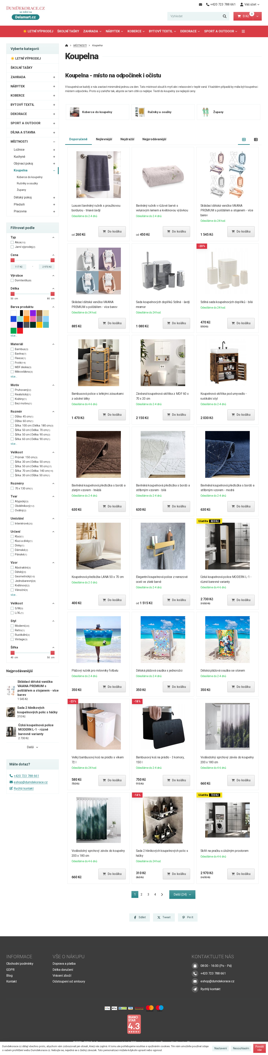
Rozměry (17, 483)
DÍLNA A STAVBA (23, 132)
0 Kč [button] (248, 16)
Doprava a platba (64, 963)
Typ (13, 237)
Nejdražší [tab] (127, 139)
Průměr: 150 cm (26, 457)
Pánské (21, 554)
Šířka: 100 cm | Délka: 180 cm (34, 425)
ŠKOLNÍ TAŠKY (68, 31)
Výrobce (17, 275)
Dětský (20, 571)
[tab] (244, 139)
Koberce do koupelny (30, 177)
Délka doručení (63, 970)
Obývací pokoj (23, 163)
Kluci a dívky (24, 540)
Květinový (22, 585)
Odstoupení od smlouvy (69, 981)
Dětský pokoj (23, 197)
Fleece (20, 358)
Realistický (23, 394)
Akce (20, 242)
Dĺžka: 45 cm (24, 416)
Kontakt (11, 981)
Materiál (17, 344)
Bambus (21, 349)
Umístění (17, 518)
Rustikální (22, 634)
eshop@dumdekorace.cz (31, 782)
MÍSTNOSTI (19, 141)
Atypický (21, 501)
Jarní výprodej (25, 246)
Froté (20, 362)
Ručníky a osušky (27, 183)
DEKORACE (188, 31)
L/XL (19, 612)
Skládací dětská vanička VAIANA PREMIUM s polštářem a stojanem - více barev (227, 210)
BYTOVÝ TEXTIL (161, 31)
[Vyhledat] (224, 16)
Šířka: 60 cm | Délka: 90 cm (32, 439)
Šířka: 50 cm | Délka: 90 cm (32, 434)
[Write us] (195, 989)
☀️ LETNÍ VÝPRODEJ (38, 31)
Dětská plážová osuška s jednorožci (159, 670)
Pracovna (20, 211)
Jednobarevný (25, 580)
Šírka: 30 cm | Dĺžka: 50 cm (32, 475)
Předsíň (19, 204)
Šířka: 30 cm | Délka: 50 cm (32, 461)
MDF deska (23, 367)
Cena (14, 255)
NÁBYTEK (113, 31)
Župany (21, 189)
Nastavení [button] (220, 1048)
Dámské (21, 549)
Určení (15, 531)
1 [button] (136, 895)
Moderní (22, 625)
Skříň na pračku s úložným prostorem (225, 851)
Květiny (21, 398)
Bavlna (20, 353)
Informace (19, 956)
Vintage (21, 639)
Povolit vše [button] (259, 1048)
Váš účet (250, 4)
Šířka (14, 647)
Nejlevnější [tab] (104, 139)
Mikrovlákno (24, 371)
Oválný (20, 510)
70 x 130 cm (24, 488)
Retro (20, 630)
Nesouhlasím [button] (241, 1048)
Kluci (19, 536)
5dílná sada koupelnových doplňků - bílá (227, 302)
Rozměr (16, 411)
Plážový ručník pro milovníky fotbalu (94, 670)
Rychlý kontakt (24, 788)
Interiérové (24, 523)
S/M (19, 608)
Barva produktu (22, 307)
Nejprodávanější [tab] (154, 139)
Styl (13, 621)
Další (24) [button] (180, 894)
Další (30, 747)
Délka (15, 288)
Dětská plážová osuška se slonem (223, 670)
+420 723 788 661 (26, 776)
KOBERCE (134, 31)
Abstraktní (23, 567)
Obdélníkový (24, 505)
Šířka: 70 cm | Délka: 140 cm (34, 470)
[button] (257, 16)
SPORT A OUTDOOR (219, 31)
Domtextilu (23, 280)
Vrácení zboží (62, 975)
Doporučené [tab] (78, 139)
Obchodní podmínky (19, 963)
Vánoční (21, 589)
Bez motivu (23, 403)
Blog (9, 975)
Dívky (19, 545)
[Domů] (27, 13)
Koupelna (20, 170)
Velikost (17, 452)
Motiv (15, 385)
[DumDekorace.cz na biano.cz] (134, 1024)
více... (14, 335)
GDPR (10, 970)
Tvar (14, 496)
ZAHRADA (90, 31)
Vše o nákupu (69, 956)
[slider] (13, 260)
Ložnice (19, 149)
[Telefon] (195, 973)
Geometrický (25, 576)
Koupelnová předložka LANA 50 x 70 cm (97, 577)
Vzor (14, 562)
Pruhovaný (23, 389)
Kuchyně (19, 156)
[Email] (200, 4)
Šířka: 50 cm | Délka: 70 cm (32, 430)
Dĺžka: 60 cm (24, 421)
